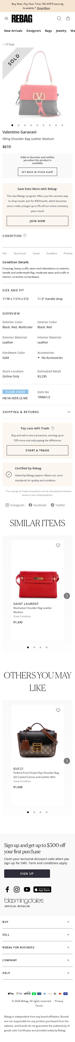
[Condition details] (24, 235)
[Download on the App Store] (42, 889)
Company (9, 960)
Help (6, 973)
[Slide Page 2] (34, 647)
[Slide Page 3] (41, 647)
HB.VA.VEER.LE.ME (15, 398)
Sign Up (27, 873)
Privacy (59, 1001)
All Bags (10, 44)
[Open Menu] (6, 18)
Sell (6, 934)
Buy (5, 922)
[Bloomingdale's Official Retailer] (24, 902)
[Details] (52, 428)
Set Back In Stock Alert (37, 171)
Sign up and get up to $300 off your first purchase (34, 848)
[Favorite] (58, 545)
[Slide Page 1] (28, 647)
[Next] (67, 596)
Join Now (37, 221)
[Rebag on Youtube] (27, 889)
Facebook (39, 505)
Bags (48, 31)
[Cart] (68, 18)
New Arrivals (13, 31)
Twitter (60, 505)
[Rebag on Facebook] (7, 889)
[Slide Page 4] (47, 647)
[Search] (59, 18)
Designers (33, 31)
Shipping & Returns (21, 412)
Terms (39, 1005)
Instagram (17, 505)
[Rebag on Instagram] (16, 889)
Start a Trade (37, 450)
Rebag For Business (18, 947)
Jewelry (61, 31)
